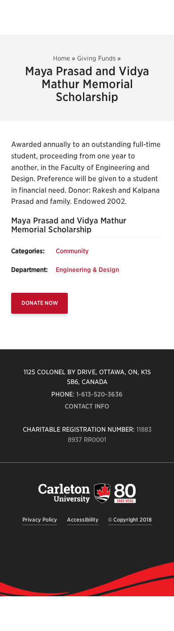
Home (61, 58)
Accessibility (83, 519)
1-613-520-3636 (99, 394)
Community (72, 251)
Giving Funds (96, 58)
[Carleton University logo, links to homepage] (87, 493)
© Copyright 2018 (130, 519)
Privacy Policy (39, 519)
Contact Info (87, 406)
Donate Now (39, 302)
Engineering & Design (87, 269)
